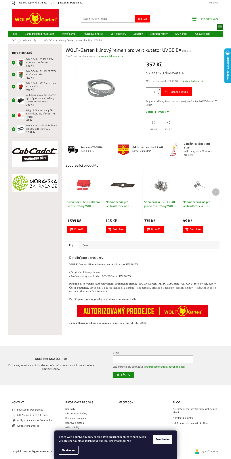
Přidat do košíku (179, 91)
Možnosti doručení (193, 81)
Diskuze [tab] (87, 245)
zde (129, 441)
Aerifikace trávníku (183, 418)
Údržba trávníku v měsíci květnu (190, 423)
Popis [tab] (72, 245)
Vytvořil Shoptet (210, 451)
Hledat (142, 18)
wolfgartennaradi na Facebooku (34, 420)
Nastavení (68, 450)
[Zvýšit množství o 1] (159, 90)
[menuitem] (14, 34)
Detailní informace (156, 112)
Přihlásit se (123, 374)
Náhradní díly (72, 427)
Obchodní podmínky (76, 413)
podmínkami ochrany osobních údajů (165, 367)
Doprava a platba (74, 423)
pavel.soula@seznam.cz (30, 410)
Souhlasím (163, 439)
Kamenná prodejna (75, 418)
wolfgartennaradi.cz (28, 426)
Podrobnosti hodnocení (110, 56)
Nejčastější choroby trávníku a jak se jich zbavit (195, 410)
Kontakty (70, 409)
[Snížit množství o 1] (159, 94)
